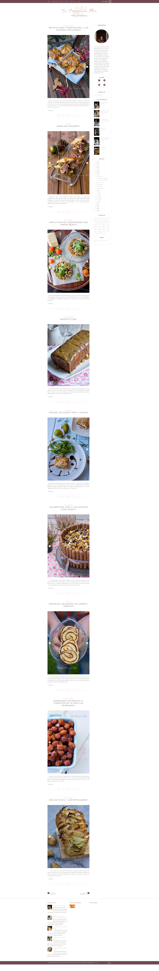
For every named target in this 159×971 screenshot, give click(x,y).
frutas (100, 224)
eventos (108, 222)
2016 (96, 171)
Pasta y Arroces (97, 228)
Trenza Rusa (102, 128)
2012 (96, 205)
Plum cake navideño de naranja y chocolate (105, 138)
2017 (96, 169)
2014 (96, 174)
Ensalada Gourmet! (68, 126)
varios (108, 231)
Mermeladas (99, 226)
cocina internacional (68, 25)
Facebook (99, 82)
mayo (98, 193)
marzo (98, 197)
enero (98, 201)
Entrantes (68, 410)
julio (97, 190)
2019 (96, 165)
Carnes (99, 219)
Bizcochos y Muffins (68, 317)
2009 (96, 210)
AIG (95, 218)
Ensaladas (68, 124)
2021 (96, 161)
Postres (108, 228)
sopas (108, 229)
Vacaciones (104, 231)
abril (97, 195)
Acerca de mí (55, 1)
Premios (96, 229)
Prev (50, 67)
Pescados (104, 228)
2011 (96, 206)
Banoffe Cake (68, 319)
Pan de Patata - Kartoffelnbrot (68, 800)
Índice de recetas (64, 1)
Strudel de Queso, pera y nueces (68, 412)
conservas (96, 221)
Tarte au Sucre (103, 147)
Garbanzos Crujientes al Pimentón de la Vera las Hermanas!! (68, 703)
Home (49, 1)
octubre (98, 186)
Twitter (104, 82)
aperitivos (68, 601)
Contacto (72, 1)
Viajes (105, 233)
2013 (96, 203)
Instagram (99, 86)
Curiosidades (101, 221)
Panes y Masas (68, 798)
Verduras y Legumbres (68, 698)
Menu (95, 226)
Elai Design (96, 962)
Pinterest (104, 86)
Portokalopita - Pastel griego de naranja (104, 111)
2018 (96, 167)
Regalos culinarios (102, 229)
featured (96, 224)
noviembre (99, 184)
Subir (109, 963)
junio (98, 192)
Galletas (103, 224)
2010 (96, 208)
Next (87, 67)
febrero (98, 199)
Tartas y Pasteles (68, 220)
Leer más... (50, 110)
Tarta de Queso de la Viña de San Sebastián (104, 120)
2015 (96, 172)
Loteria (108, 224)
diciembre (99, 176)
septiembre (99, 188)
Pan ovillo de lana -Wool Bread (104, 103)
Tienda (78, 1)
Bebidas (102, 218)
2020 (96, 163)
